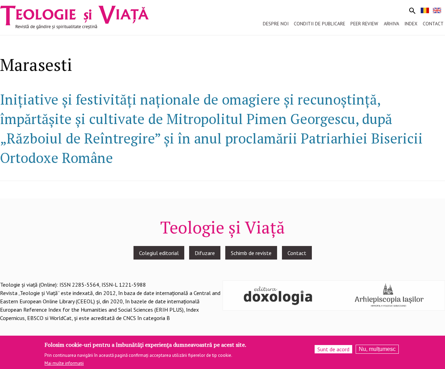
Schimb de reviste (251, 252)
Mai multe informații (64, 363)
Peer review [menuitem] (364, 23)
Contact (297, 252)
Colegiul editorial (159, 252)
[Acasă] (74, 16)
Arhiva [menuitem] (391, 23)
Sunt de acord (333, 349)
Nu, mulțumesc (377, 349)
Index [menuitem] (411, 23)
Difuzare (205, 252)
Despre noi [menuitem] (276, 23)
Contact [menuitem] (433, 23)
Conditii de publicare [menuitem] (319, 23)
